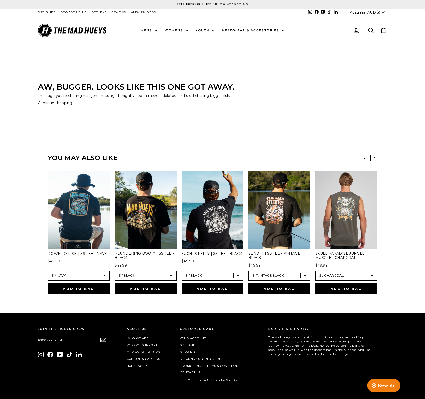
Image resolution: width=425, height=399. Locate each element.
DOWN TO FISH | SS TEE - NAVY (77, 253)
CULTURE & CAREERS (143, 359)
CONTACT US (190, 372)
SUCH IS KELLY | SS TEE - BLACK (212, 253)
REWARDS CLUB (74, 12)
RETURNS (99, 12)
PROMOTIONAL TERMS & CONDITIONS (210, 366)
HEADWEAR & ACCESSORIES (251, 30)
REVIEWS (118, 12)
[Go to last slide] (364, 158)
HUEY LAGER (137, 366)
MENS (147, 30)
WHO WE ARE (138, 338)
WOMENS (174, 30)
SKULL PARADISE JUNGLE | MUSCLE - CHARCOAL (341, 255)
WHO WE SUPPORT (142, 345)
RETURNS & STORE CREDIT (201, 359)
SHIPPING (187, 352)
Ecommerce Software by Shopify (212, 380)
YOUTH (203, 30)
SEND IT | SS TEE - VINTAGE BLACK (274, 255)
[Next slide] (373, 158)
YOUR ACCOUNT (193, 338)
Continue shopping (55, 103)
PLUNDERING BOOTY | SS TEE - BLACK (144, 255)
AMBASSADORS (143, 12)
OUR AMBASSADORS (143, 352)
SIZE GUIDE (47, 12)
